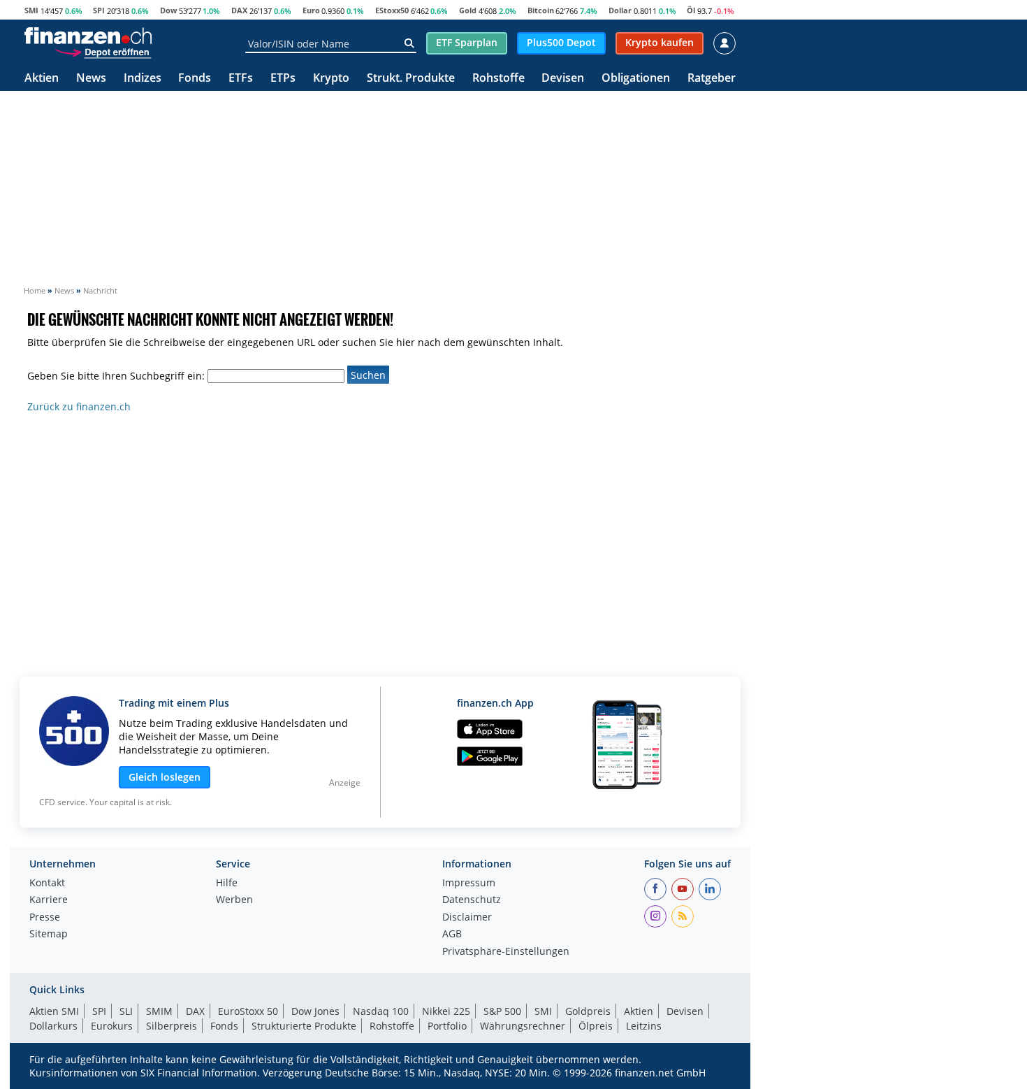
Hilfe (227, 883)
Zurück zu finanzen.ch (79, 406)
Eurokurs (112, 1025)
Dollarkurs (53, 1025)
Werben (234, 900)
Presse (44, 917)
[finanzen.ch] (88, 35)
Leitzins (644, 1025)
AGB (452, 934)
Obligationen (636, 78)
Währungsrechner (522, 1025)
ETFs (240, 78)
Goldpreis (588, 1011)
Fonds (194, 78)
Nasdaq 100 (381, 1011)
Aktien (41, 78)
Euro (311, 10)
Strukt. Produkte (411, 78)
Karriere (48, 900)
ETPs (283, 78)
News (91, 78)
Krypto (331, 78)
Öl (691, 10)
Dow (168, 10)
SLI (126, 1011)
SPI (99, 10)
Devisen (562, 78)
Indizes (142, 78)
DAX (239, 10)
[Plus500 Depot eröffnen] (103, 51)
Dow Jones (315, 1011)
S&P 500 (502, 1011)
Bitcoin (540, 10)
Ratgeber (711, 78)
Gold (467, 10)
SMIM (159, 1011)
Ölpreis (595, 1025)
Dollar (620, 10)
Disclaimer (467, 917)
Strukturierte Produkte (304, 1025)
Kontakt (47, 883)
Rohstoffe (498, 78)
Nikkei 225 (446, 1011)
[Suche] (409, 43)
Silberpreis (171, 1025)
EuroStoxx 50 (248, 1011)
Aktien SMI (54, 1011)
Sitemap (48, 934)
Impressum (468, 883)
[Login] (724, 43)
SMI (31, 10)
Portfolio (447, 1025)
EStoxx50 (392, 10)
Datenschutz (471, 900)
